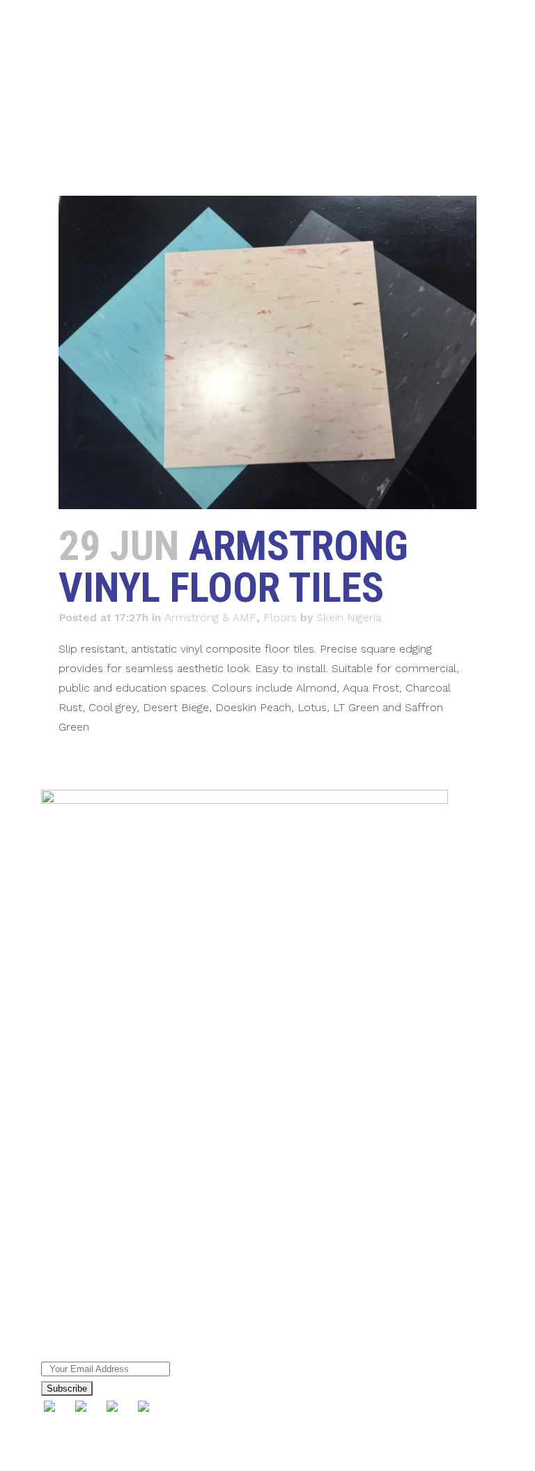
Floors (280, 617)
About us (64, 1168)
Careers (61, 1266)
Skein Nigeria (348, 617)
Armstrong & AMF (210, 617)
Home (57, 1144)
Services (62, 1217)
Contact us (69, 1290)
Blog (52, 1242)
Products (64, 1193)
